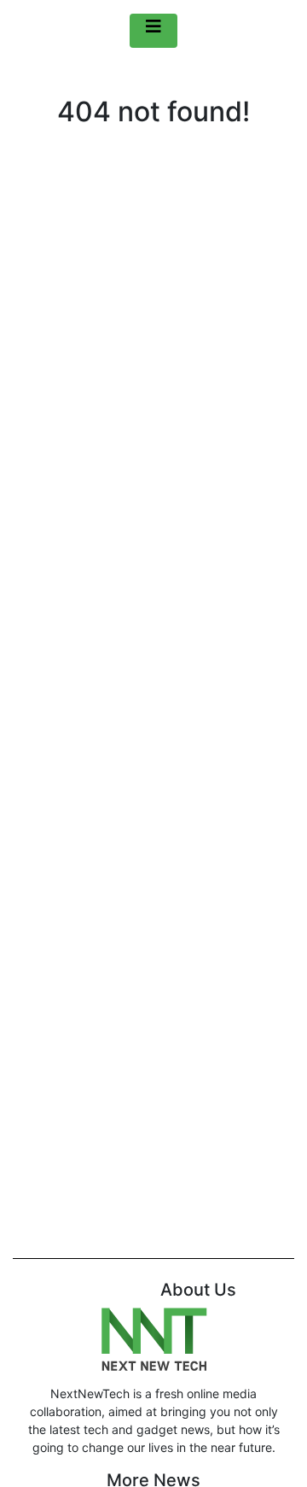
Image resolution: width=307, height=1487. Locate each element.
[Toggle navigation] (153, 31)
